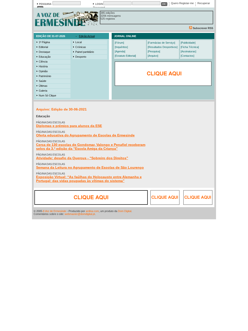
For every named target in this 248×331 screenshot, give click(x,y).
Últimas (43, 85)
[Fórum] (119, 42)
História (43, 66)
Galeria (43, 90)
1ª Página (44, 42)
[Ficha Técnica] (190, 47)
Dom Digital (124, 211)
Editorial (43, 47)
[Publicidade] (188, 42)
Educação (45, 56)
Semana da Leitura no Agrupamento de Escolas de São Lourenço (90, 167)
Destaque (44, 51)
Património (45, 76)
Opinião (43, 71)
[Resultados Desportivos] (163, 47)
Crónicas (80, 47)
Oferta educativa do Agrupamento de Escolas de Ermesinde (85, 135)
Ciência (43, 61)
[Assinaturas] (188, 51)
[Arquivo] (153, 55)
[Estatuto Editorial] (125, 55)
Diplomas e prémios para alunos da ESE (69, 126)
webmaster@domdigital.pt (80, 214)
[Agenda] (120, 51)
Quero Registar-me (182, 3)
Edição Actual (87, 36)
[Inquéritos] (121, 47)
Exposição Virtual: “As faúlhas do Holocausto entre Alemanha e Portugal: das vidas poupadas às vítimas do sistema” (89, 179)
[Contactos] (187, 55)
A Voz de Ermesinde (54, 211)
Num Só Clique (47, 95)
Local (78, 42)
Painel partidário (84, 51)
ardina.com (92, 211)
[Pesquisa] (154, 51)
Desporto (80, 56)
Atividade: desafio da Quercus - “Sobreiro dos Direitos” (82, 158)
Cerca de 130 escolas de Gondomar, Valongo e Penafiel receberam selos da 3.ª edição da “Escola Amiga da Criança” (90, 146)
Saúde (42, 80)
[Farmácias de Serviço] (161, 42)
